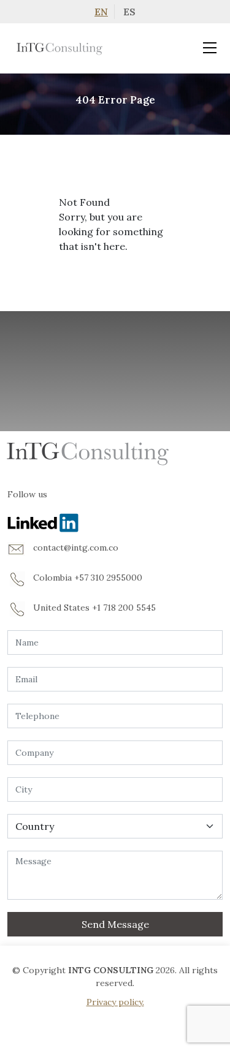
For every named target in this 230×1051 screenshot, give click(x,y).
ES (129, 12)
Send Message (115, 924)
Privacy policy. (115, 1002)
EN (101, 12)
